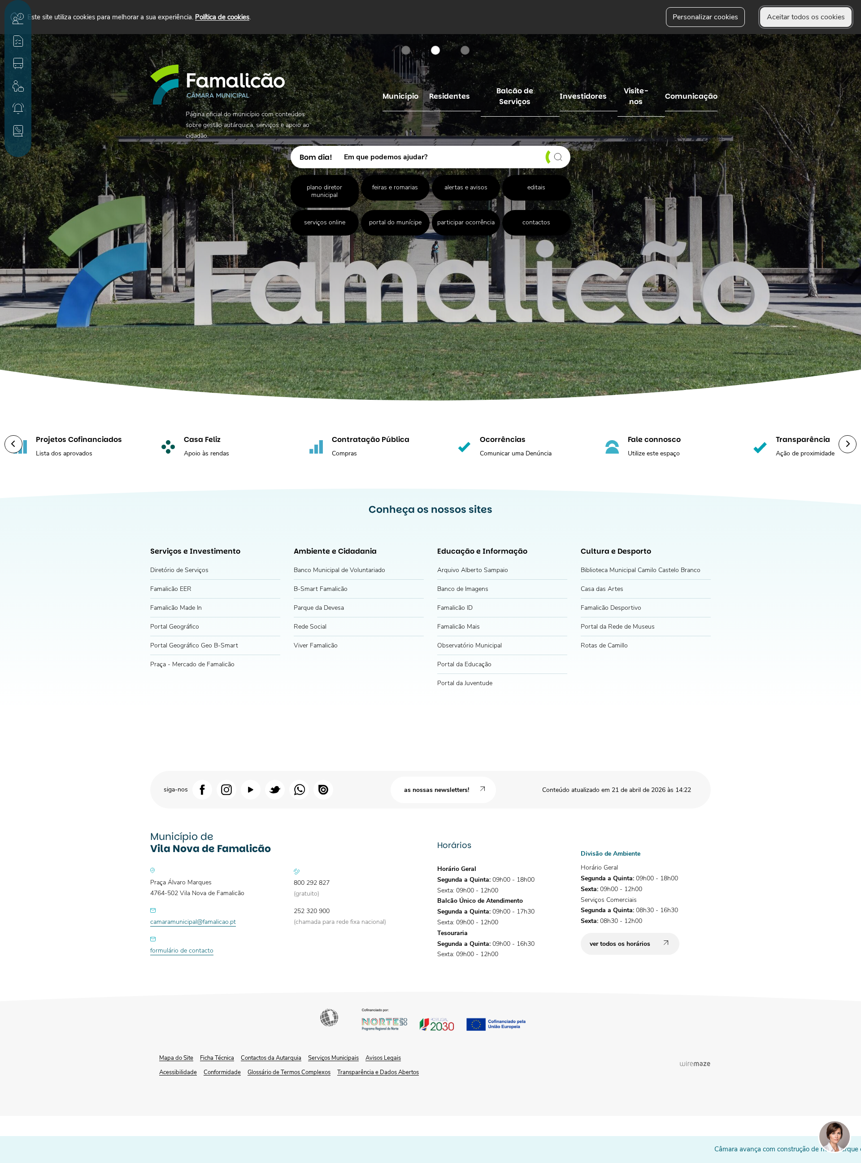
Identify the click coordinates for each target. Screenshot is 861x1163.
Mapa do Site (176, 1058)
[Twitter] (275, 789)
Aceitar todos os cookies (806, 17)
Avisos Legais (383, 1058)
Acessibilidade (330, 1018)
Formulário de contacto (181, 950)
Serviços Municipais (333, 1058)
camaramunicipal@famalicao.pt (193, 922)
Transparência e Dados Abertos (378, 1072)
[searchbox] (454, 157)
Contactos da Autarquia (271, 1058)
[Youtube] (250, 789)
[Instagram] (226, 789)
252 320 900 (312, 911)
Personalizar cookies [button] (705, 17)
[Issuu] (323, 789)
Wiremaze (695, 1063)
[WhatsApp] (299, 789)
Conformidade (222, 1072)
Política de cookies (222, 17)
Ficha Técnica (217, 1058)
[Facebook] (202, 789)
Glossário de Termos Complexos (289, 1072)
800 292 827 (312, 883)
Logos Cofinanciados (451, 1021)
